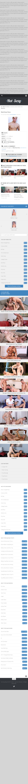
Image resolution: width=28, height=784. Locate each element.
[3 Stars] (5, 143)
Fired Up (14, 458)
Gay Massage (5, 473)
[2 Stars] (3, 143)
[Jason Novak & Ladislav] (14, 434)
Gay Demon (4, 476)
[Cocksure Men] (14, 161)
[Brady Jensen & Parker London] (14, 401)
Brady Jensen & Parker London (14, 409)
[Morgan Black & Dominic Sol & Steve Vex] (14, 385)
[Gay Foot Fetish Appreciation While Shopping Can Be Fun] (20, 190)
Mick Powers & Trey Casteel (14, 344)
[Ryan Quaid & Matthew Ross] (7, 172)
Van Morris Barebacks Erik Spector (14, 425)
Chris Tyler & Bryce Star (14, 360)
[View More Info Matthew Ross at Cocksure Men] (14, 123)
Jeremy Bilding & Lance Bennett (14, 328)
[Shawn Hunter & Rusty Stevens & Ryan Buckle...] (14, 303)
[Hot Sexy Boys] (14, 101)
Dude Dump (4, 479)
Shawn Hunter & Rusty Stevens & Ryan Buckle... (14, 311)
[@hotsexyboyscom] (26, 206)
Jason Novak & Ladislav (14, 442)
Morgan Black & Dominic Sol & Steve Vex (14, 393)
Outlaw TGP (4, 466)
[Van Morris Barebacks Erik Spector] (14, 417)
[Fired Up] (14, 450)
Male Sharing (5, 469)
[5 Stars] (8, 143)
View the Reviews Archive (14, 286)
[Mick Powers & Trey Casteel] (14, 336)
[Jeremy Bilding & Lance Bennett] (14, 320)
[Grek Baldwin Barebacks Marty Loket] (14, 369)
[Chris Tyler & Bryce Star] (14, 352)
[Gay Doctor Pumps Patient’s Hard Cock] (7, 190)
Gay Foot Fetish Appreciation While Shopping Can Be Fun (18, 196)
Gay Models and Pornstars (16, 106)
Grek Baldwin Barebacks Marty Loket (14, 376)
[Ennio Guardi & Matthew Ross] (20, 172)
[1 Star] (2, 143)
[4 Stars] (6, 143)
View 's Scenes (14, 156)
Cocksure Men (13, 114)
